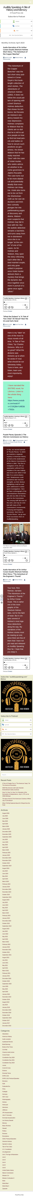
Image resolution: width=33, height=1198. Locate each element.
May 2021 (5, 965)
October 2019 (6, 999)
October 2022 (6, 923)
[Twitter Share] (1, 596)
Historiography (6, 1099)
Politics (4, 1131)
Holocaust (5, 1104)
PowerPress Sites (19, 1194)
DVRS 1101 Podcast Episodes (10, 1078)
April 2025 (5, 847)
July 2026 (5, 816)
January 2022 (6, 947)
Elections (4, 1081)
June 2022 (5, 934)
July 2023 (5, 902)
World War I (5, 1183)
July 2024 (5, 871)
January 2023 (6, 918)
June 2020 (5, 986)
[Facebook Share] (1, 599)
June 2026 (5, 818)
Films (3, 1089)
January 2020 (6, 994)
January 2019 (6, 1007)
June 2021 (5, 962)
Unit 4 (4, 1162)
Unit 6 (4, 1167)
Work (3, 1180)
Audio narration (6, 1039)
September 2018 (6, 1017)
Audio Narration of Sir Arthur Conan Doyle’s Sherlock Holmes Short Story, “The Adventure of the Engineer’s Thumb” (15, 573)
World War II (5, 1186)
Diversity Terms (6, 1073)
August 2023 (5, 899)
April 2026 (5, 823)
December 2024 (6, 858)
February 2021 (6, 973)
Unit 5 (4, 1165)
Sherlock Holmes (19, 57)
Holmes (4, 1102)
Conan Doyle (6, 1055)
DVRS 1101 (5, 1076)
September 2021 (6, 955)
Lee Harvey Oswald (12, 442)
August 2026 (5, 813)
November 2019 (6, 997)
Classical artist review (8, 1052)
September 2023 (6, 897)
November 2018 (6, 1012)
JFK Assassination (19, 440)
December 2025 (6, 831)
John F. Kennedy (7, 1115)
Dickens (4, 1070)
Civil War (4, 1049)
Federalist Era (6, 1086)
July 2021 (5, 960)
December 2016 (6, 1025)
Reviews (4, 1133)
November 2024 (6, 860)
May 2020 (5, 989)
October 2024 (6, 863)
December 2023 (6, 889)
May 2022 (5, 936)
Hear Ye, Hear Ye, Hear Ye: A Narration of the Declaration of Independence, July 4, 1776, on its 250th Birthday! (15, 794)
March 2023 (5, 913)
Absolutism (5, 1034)
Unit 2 (4, 1157)
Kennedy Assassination (8, 1117)
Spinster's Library (7, 1144)
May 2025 (5, 844)
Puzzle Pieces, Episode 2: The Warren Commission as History (15, 436)
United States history (8, 1170)
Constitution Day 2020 (8, 1057)
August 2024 (5, 868)
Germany (4, 1094)
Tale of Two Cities (19, 324)
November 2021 (6, 949)
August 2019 (5, 1002)
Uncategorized (6, 1152)
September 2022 (6, 926)
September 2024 (6, 865)
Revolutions (5, 1136)
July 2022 (5, 931)
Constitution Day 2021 (8, 1060)
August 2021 (5, 957)
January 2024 (6, 886)
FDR (3, 1083)
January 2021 (6, 976)
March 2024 (5, 881)
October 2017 (6, 1020)
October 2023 (6, 894)
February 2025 (6, 852)
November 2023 (6, 892)
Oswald (4, 1128)
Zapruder (4, 1188)
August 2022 (5, 928)
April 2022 (5, 939)
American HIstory (7, 1036)
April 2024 (5, 878)
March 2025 (5, 850)
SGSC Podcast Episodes (9, 1138)
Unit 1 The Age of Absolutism (10, 1154)
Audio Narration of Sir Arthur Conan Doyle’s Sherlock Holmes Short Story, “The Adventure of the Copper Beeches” (15, 50)
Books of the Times (7, 1047)
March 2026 (5, 826)
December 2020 (6, 978)
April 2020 (5, 991)
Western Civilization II (8, 1178)
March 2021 (5, 970)
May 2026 (5, 821)
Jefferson (4, 1110)
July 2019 (5, 1004)
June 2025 (5, 842)
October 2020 (6, 981)
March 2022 (5, 941)
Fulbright (4, 1091)
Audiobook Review (7, 1041)
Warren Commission (7, 1173)
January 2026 (6, 829)
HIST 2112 (5, 1096)
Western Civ (5, 1175)
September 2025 (6, 837)
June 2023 (5, 905)
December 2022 (6, 920)
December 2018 (6, 1010)
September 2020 (6, 983)
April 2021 (5, 968)
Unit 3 (4, 1159)
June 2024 (5, 873)
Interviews (5, 1107)
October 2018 (6, 1015)
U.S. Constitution (7, 1149)
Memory (20, 442)
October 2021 (6, 952)
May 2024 (5, 876)
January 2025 (6, 855)
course (4, 1065)
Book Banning (6, 1044)
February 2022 (6, 944)
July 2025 (5, 839)
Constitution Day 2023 (8, 1062)
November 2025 (6, 834)
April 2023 (5, 910)
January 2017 (6, 1023)
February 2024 (6, 884)
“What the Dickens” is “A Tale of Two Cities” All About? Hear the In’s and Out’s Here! (15, 318)
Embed (10, 311)
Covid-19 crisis (6, 1068)
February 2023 (6, 915)
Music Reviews (6, 1125)
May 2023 (5, 907)
